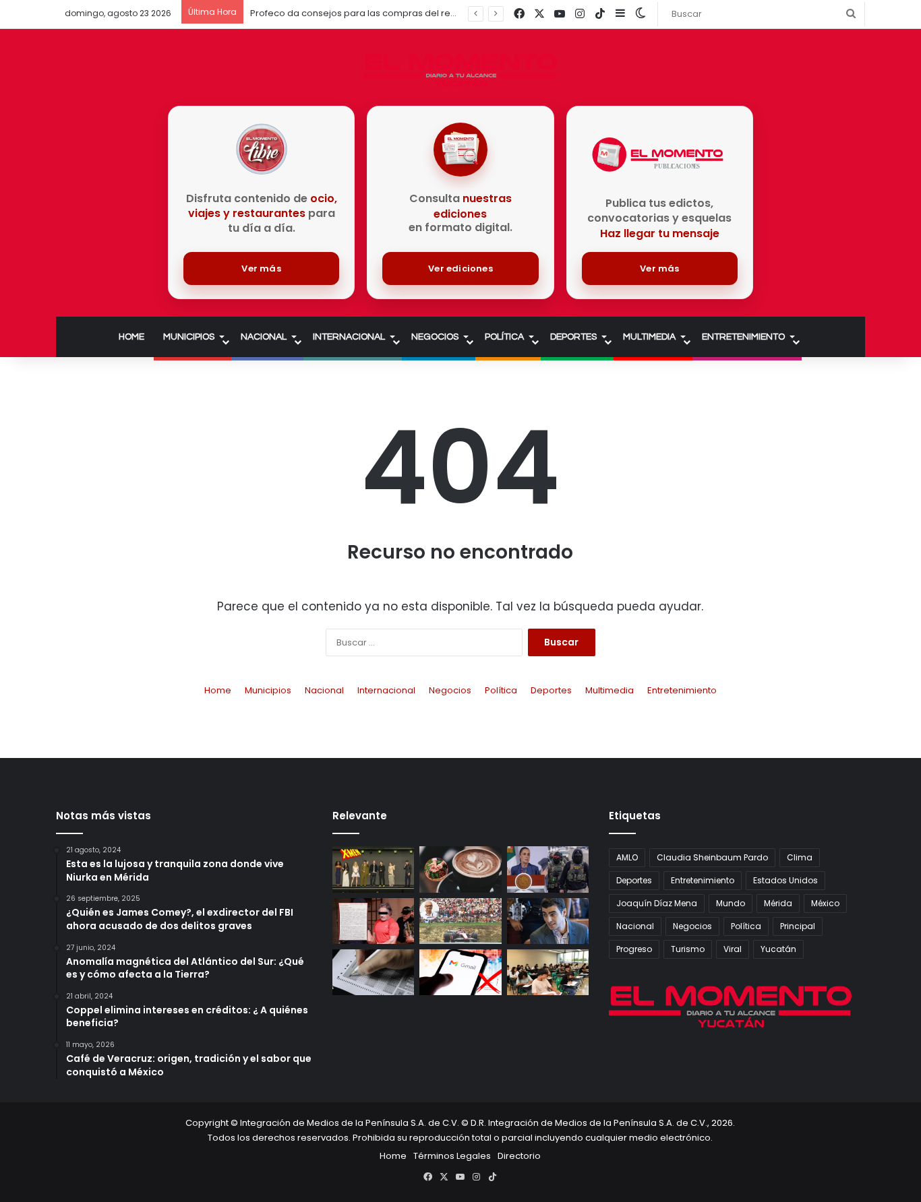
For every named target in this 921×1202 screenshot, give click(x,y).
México (825, 903)
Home (131, 337)
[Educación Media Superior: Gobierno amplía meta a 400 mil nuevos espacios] (548, 972)
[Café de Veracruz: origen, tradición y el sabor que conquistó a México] (460, 869)
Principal (797, 926)
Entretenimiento (743, 337)
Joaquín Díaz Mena (656, 903)
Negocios (434, 337)
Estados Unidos (785, 880)
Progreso (634, 949)
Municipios (188, 337)
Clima (799, 857)
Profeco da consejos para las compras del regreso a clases (383, 13)
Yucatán (778, 949)
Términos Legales (452, 1155)
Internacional (349, 337)
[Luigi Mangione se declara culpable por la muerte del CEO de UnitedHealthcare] (548, 921)
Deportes (573, 337)
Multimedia (649, 337)
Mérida (778, 903)
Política (504, 337)
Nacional (264, 337)
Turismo (688, 949)
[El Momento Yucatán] (460, 70)
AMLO (627, 857)
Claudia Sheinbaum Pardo (712, 857)
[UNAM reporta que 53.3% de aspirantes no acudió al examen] (373, 972)
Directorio (519, 1155)
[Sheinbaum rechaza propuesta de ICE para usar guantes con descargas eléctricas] (548, 869)
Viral (732, 949)
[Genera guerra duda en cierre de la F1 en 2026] (460, 921)
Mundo (730, 903)
